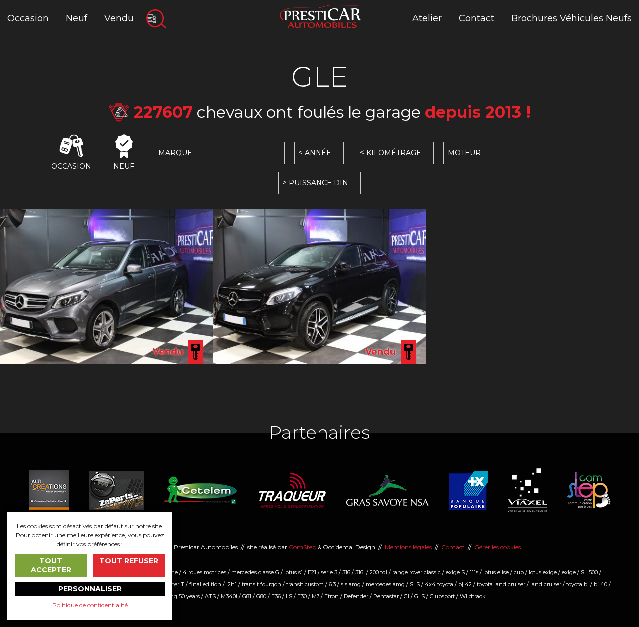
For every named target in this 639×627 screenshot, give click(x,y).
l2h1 (231, 584)
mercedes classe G (255, 572)
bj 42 (465, 584)
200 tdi (378, 572)
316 (346, 572)
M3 (316, 596)
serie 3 (329, 572)
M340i (229, 596)
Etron (331, 596)
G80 (261, 596)
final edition (205, 584)
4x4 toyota (439, 584)
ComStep (302, 547)
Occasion (28, 18)
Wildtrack (473, 596)
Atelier (427, 18)
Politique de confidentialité (90, 605)
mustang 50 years (176, 596)
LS (289, 596)
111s (474, 572)
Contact (476, 18)
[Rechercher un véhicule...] (156, 19)
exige (569, 572)
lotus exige (543, 572)
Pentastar (386, 596)
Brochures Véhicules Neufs (571, 18)
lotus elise (496, 572)
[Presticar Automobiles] (320, 15)
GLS (419, 596)
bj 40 (600, 584)
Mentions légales (408, 547)
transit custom (305, 584)
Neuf (76, 18)
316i (360, 572)
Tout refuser (128, 560)
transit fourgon (261, 584)
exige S (455, 572)
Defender (356, 596)
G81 (246, 596)
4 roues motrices (204, 572)
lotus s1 (293, 572)
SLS (415, 584)
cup (519, 572)
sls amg (351, 584)
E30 (302, 596)
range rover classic (416, 572)
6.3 (332, 584)
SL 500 (589, 572)
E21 (312, 572)
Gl (406, 596)
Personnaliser (90, 588)
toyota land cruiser (501, 584)
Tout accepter (51, 565)
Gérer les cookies (497, 547)
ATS (210, 596)
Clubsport (442, 596)
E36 (276, 596)
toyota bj (577, 584)
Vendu (119, 18)
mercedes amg (385, 584)
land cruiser (545, 584)
